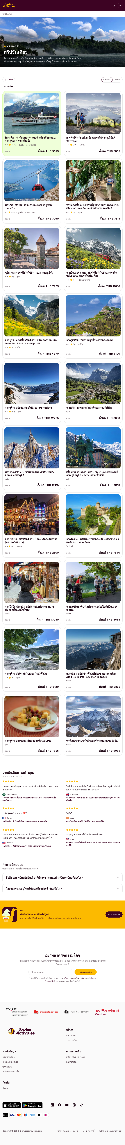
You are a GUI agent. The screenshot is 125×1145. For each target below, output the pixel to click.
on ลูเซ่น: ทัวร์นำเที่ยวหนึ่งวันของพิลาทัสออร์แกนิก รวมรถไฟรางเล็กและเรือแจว (29, 799)
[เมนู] (120, 5)
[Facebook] (59, 1105)
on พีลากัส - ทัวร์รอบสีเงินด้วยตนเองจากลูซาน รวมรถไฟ (24, 821)
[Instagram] (74, 1105)
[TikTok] (81, 1105)
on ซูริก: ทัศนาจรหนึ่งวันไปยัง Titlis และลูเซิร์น (85, 821)
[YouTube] (66, 1105)
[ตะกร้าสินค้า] (113, 5)
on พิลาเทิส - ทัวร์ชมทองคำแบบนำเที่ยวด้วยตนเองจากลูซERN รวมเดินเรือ (93, 799)
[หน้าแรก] (8, 5)
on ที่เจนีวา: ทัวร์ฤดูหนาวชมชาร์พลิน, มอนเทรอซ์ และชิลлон (26, 846)
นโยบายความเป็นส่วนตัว (74, 978)
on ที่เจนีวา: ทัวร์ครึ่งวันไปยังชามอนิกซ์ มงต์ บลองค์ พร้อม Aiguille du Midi (93, 843)
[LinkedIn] (52, 1105)
